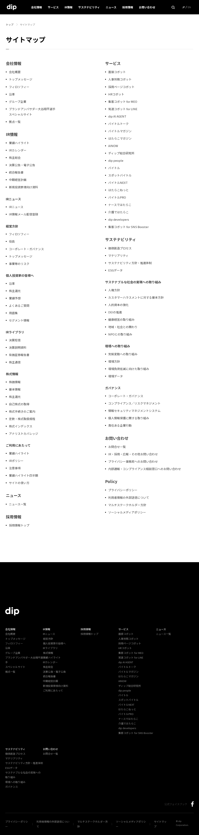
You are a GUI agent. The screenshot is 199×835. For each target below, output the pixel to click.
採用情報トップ (19, 525)
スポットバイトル (120, 175)
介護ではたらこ (118, 212)
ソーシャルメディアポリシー (127, 512)
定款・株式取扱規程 (22, 419)
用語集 (13, 313)
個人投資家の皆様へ (54, 643)
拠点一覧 (15, 122)
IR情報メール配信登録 (23, 214)
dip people (115, 160)
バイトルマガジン (120, 131)
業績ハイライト (19, 143)
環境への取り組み (15, 782)
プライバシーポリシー (122, 490)
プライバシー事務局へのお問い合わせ (133, 461)
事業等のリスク (19, 264)
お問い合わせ (147, 7)
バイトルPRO (118, 197)
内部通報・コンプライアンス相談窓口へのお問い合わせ (144, 469)
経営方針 (48, 639)
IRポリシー (16, 461)
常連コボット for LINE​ (122, 109)
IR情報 (68, 7)
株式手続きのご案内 (22, 411)
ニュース (111, 7)
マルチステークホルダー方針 (127, 505)
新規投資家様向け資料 (23, 187)
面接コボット (117, 72)
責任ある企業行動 (120, 425)
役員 (12, 241)
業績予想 (15, 298)
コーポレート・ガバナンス (26, 249)
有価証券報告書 (19, 355)
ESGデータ (115, 270)
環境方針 (114, 361)
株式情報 (48, 653)
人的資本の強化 (118, 305)
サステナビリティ (89, 7)
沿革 (12, 94)
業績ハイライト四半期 (23, 475)
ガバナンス (11, 786)
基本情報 (15, 389)
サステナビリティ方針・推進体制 (130, 263)
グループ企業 (17, 101)
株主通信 (15, 362)
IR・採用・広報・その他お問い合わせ (133, 454)
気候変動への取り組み (122, 354)
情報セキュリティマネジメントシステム (134, 411)
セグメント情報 (19, 320)
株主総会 (15, 158)
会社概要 (15, 72)
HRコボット (116, 94)
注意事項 (15, 468)
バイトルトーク (118, 124)
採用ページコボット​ (121, 87)
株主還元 (15, 291)
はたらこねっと (118, 190)
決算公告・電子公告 (22, 165)
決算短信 (15, 340)
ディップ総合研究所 (121, 153)
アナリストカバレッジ (23, 433)
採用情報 (127, 7)
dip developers (118, 219)
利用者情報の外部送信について (128, 497)
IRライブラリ (50, 648)
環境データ (115, 376)
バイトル (114, 168)
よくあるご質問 (19, 305)
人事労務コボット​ (120, 79)
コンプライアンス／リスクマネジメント (134, 403)
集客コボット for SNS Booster (128, 227)
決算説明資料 (17, 347)
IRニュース (16, 207)
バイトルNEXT (118, 183)
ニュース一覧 (17, 504)
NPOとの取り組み (120, 334)
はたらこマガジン (120, 138)
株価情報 (15, 382)
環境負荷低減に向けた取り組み (128, 369)
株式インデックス (20, 426)
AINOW (113, 146)
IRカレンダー (17, 150)
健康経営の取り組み (121, 319)
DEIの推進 (115, 312)
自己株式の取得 (19, 404)
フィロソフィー (19, 87)
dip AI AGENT (117, 116)
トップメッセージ (20, 79)
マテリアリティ (118, 255)
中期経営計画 (17, 180)
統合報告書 (16, 172)
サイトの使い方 (19, 483)
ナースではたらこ (119, 205)
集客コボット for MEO (122, 101)
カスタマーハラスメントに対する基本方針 (136, 297)
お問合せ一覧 (117, 447)
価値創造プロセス (120, 248)
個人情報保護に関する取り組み (128, 418)
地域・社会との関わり (122, 327)
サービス (53, 7)
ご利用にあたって (53, 690)
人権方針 (114, 290)
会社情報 (36, 7)
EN (189, 7)
